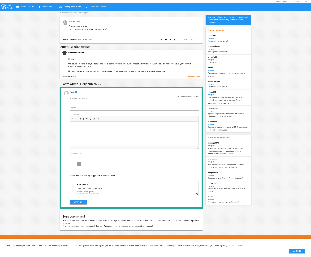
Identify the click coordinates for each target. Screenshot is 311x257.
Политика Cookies (236, 246)
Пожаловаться (190, 40)
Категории (25, 6)
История (83, 13)
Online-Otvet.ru (7, 6)
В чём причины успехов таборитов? (223, 202)
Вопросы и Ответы (68, 13)
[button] (72, 118)
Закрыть (297, 251)
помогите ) (212, 62)
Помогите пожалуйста (218, 87)
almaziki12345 (74, 21)
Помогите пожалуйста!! (218, 41)
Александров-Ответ (76, 52)
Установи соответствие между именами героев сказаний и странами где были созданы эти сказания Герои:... (225, 151)
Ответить (78, 202)
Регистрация (296, 1)
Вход (306, 1)
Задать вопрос (281, 1)
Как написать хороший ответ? (188, 96)
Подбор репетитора (70, 6)
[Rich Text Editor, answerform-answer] (134, 134)
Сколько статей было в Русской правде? (225, 178)
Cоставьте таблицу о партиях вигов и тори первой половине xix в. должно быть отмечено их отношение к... (226, 100)
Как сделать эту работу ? (218, 52)
